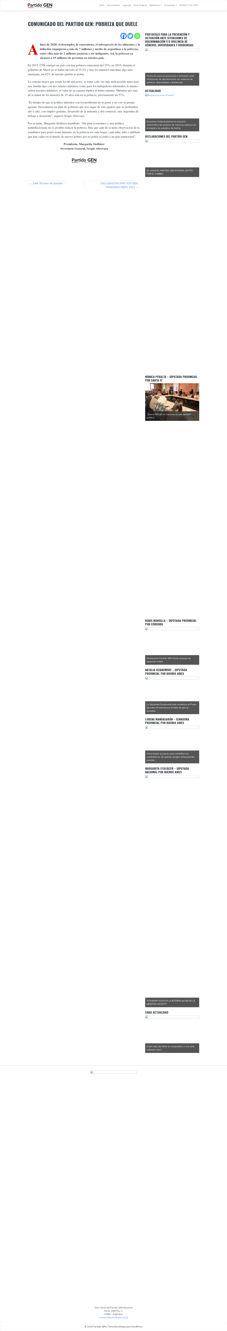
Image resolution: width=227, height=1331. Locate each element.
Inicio (102, 5)
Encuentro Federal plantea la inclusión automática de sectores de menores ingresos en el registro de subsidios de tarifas (171, 124)
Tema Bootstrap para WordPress (125, 1326)
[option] (172, 67)
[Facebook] (123, 36)
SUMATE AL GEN (188, 5)
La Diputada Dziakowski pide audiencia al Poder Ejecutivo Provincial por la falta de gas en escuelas (171, 707)
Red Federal (140, 5)
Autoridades (113, 5)
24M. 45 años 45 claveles (48, 183)
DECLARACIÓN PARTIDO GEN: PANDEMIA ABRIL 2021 (119, 185)
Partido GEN (99, 1326)
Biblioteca (154, 5)
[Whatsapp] (137, 36)
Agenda (127, 5)
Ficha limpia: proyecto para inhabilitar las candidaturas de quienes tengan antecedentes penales (170, 757)
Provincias (169, 5)
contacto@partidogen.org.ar (113, 1317)
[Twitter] (130, 36)
